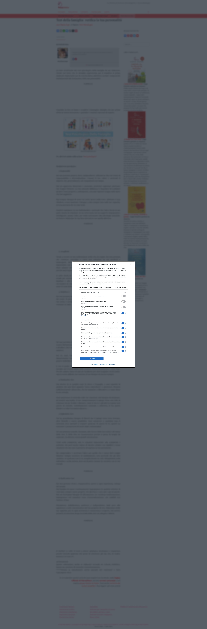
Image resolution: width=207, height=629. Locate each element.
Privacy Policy (112, 364)
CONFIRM (92, 358)
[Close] (131, 264)
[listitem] (103, 292)
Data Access (103, 364)
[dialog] (103, 315)
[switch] (123, 296)
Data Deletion (94, 364)
